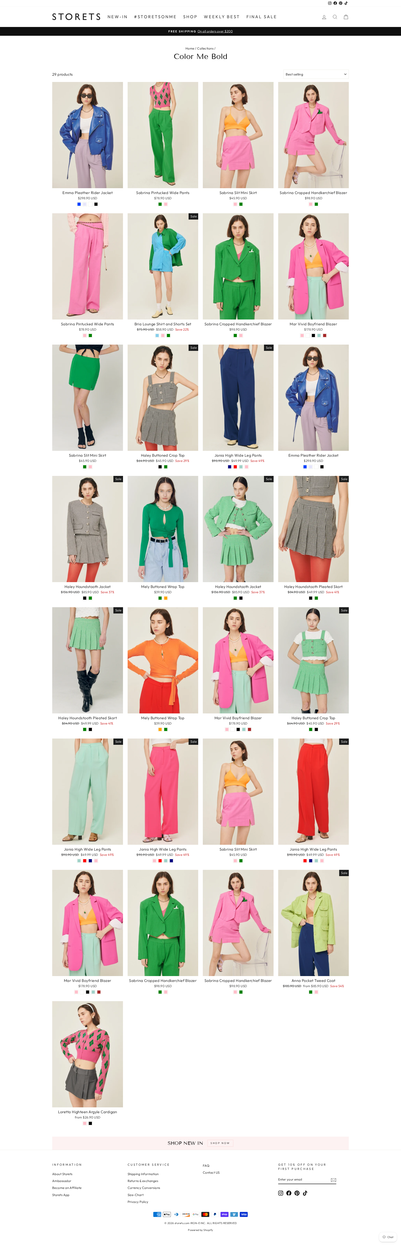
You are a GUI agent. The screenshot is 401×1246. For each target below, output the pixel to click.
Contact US (211, 1172)
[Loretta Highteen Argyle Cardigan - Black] (90, 1123)
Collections (205, 48)
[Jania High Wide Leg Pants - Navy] (230, 467)
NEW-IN (118, 16)
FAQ (206, 1166)
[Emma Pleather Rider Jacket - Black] (96, 204)
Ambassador (61, 1181)
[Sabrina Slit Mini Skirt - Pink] (235, 204)
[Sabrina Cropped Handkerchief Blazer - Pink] (311, 204)
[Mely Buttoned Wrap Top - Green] (160, 598)
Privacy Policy (138, 1202)
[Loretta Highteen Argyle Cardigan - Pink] (85, 1123)
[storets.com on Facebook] (288, 1192)
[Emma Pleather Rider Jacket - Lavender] (85, 204)
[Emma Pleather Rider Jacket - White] (90, 204)
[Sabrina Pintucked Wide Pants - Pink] (166, 204)
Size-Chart (136, 1195)
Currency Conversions (144, 1188)
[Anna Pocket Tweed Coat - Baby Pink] (316, 992)
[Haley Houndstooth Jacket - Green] (90, 598)
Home (189, 48)
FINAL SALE (261, 16)
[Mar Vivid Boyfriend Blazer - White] (308, 335)
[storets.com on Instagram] (280, 1192)
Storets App (61, 1195)
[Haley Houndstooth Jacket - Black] (85, 598)
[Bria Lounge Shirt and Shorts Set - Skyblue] (157, 335)
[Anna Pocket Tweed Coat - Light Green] (311, 992)
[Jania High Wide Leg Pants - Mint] (241, 467)
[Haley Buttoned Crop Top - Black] (160, 467)
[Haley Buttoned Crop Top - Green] (166, 467)
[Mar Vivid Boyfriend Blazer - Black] (313, 335)
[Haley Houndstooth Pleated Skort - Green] (316, 598)
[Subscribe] (333, 1179)
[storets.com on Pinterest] (296, 1192)
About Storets (62, 1174)
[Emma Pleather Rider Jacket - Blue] (79, 204)
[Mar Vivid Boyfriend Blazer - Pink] (302, 335)
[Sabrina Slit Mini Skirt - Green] (241, 204)
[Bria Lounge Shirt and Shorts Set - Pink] (163, 335)
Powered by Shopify (200, 1230)
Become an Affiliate (67, 1188)
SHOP (190, 16)
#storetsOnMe (155, 16)
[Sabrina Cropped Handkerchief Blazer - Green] (316, 204)
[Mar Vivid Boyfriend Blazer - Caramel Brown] (325, 335)
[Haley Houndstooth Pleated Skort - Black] (311, 598)
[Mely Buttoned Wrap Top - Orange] (166, 598)
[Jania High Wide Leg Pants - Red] (235, 467)
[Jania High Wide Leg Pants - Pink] (247, 467)
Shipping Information (143, 1174)
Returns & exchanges (143, 1181)
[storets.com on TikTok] (305, 1192)
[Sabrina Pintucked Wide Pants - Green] (160, 204)
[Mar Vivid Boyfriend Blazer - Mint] (319, 335)
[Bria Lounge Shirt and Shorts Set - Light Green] (168, 335)
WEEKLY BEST (222, 16)
